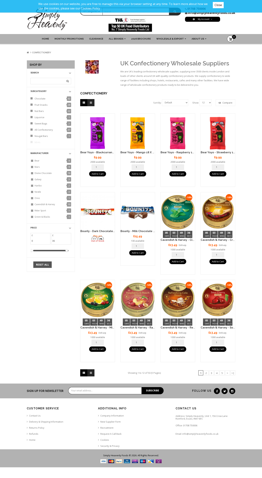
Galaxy (38, 179)
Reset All (42, 264)
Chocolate (40, 98)
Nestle (38, 191)
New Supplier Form (110, 421)
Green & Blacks (42, 216)
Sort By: (157, 102)
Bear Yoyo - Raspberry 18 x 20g (181, 152)
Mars (37, 166)
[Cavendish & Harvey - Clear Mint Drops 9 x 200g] (178, 212)
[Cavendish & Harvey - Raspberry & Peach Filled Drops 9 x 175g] (137, 300)
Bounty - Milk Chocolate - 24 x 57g (143, 231)
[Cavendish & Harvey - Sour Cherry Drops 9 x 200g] (218, 300)
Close (218, 5)
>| (233, 373)
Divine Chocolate (43, 173)
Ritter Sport (40, 210)
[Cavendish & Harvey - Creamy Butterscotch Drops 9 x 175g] (218, 212)
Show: (195, 102)
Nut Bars (39, 111)
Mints (37, 142)
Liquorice (39, 117)
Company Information (112, 415)
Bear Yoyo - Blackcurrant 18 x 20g (102, 152)
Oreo (37, 198)
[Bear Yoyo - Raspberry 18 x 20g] (178, 133)
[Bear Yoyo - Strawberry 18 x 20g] (218, 133)
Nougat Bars (41, 136)
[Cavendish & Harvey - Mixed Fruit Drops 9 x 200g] (97, 300)
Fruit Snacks (41, 104)
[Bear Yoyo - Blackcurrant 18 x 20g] (97, 133)
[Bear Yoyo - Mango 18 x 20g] (137, 133)
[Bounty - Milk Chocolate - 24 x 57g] (137, 212)
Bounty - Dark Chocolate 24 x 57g (102, 231)
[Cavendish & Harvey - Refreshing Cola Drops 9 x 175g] (178, 300)
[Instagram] (232, 391)
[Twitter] (225, 391)
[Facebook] (217, 391)
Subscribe (152, 390)
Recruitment (106, 427)
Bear (37, 160)
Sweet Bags (41, 123)
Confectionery (41, 52)
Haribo (38, 185)
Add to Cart (98, 173)
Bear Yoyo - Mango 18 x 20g (138, 152)
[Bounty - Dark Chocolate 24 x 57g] (97, 212)
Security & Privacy (110, 446)
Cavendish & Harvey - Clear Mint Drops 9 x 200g (192, 239)
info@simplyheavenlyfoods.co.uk (211, 13)
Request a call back (111, 433)
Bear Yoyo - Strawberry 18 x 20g (222, 152)
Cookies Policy (90, 8)
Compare (227, 102)
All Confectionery (44, 129)
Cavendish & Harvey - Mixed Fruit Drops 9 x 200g (112, 327)
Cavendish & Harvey (45, 204)
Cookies (104, 439)
